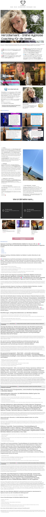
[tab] (23, 142)
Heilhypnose (2, 250)
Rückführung (2, 251)
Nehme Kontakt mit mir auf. (4, 241)
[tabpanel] (23, 194)
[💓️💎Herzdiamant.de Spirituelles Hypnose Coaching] (23, 3)
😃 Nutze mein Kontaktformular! (5, 110)
